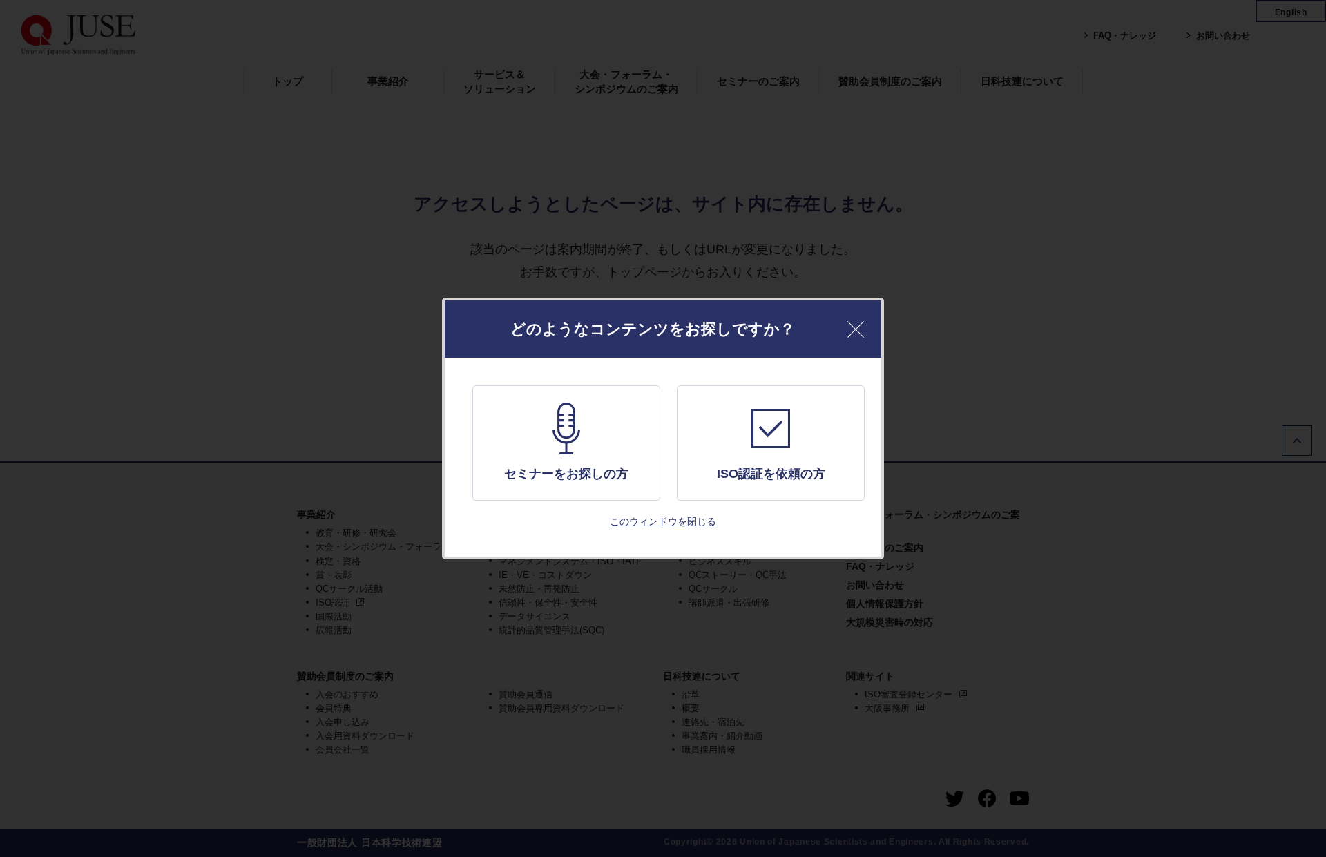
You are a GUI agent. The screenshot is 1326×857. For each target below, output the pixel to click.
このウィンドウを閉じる (663, 521)
